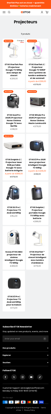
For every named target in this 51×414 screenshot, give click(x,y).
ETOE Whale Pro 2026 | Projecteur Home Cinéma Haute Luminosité (37, 119)
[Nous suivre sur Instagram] (22, 377)
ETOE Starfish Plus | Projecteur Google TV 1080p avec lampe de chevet (14, 70)
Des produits (25, 348)
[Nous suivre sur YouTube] (31, 377)
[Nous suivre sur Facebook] (5, 377)
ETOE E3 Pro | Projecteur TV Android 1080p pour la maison (13, 300)
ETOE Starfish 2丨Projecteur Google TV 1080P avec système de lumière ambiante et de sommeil (37, 71)
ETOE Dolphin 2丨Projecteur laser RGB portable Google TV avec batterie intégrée (14, 165)
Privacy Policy (29, 410)
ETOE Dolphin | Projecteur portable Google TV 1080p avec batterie (37, 213)
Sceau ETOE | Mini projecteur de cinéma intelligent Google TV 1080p (14, 257)
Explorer (25, 355)
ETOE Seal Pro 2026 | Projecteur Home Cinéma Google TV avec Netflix (13, 120)
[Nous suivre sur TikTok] (40, 377)
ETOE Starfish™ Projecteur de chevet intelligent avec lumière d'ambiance (37, 257)
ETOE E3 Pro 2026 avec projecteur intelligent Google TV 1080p (37, 163)
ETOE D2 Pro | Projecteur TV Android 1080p (14, 210)
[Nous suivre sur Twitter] (14, 377)
